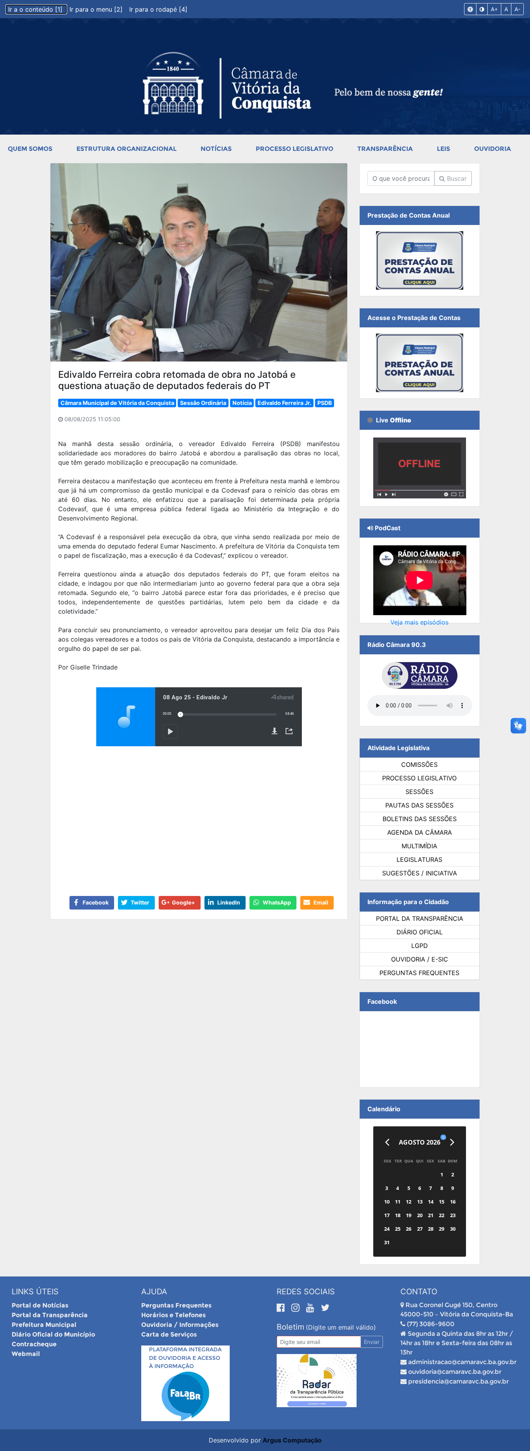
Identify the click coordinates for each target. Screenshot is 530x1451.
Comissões (419, 764)
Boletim (290, 1327)
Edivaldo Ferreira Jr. (284, 403)
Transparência (385, 148)
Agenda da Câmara (419, 832)
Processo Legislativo (294, 148)
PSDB (324, 403)
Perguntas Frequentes (419, 973)
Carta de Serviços (169, 1334)
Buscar (456, 178)
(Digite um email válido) (341, 1327)
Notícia (242, 403)
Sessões (419, 792)
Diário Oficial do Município (53, 1334)
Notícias (216, 148)
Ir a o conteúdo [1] (36, 9)
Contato (418, 1291)
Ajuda (154, 1291)
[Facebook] (282, 1307)
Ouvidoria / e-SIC (419, 959)
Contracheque (34, 1344)
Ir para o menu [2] (97, 9)
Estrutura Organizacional (126, 148)
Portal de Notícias (40, 1305)
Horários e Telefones (173, 1315)
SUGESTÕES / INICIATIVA (419, 873)
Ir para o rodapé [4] (158, 9)
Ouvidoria (492, 148)
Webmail (26, 1354)
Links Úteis (35, 1291)
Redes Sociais (306, 1291)
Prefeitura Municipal (44, 1324)
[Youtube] (311, 1307)
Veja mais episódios (419, 622)
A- (517, 9)
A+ (494, 9)
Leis (443, 148)
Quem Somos (30, 148)
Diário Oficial (420, 932)
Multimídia (419, 846)
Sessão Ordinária (203, 403)
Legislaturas (419, 859)
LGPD (419, 945)
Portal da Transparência (419, 918)
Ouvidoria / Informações (179, 1324)
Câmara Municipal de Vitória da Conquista (117, 403)
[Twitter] (325, 1307)
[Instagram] (296, 1307)
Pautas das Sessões (419, 805)
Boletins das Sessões (420, 819)
